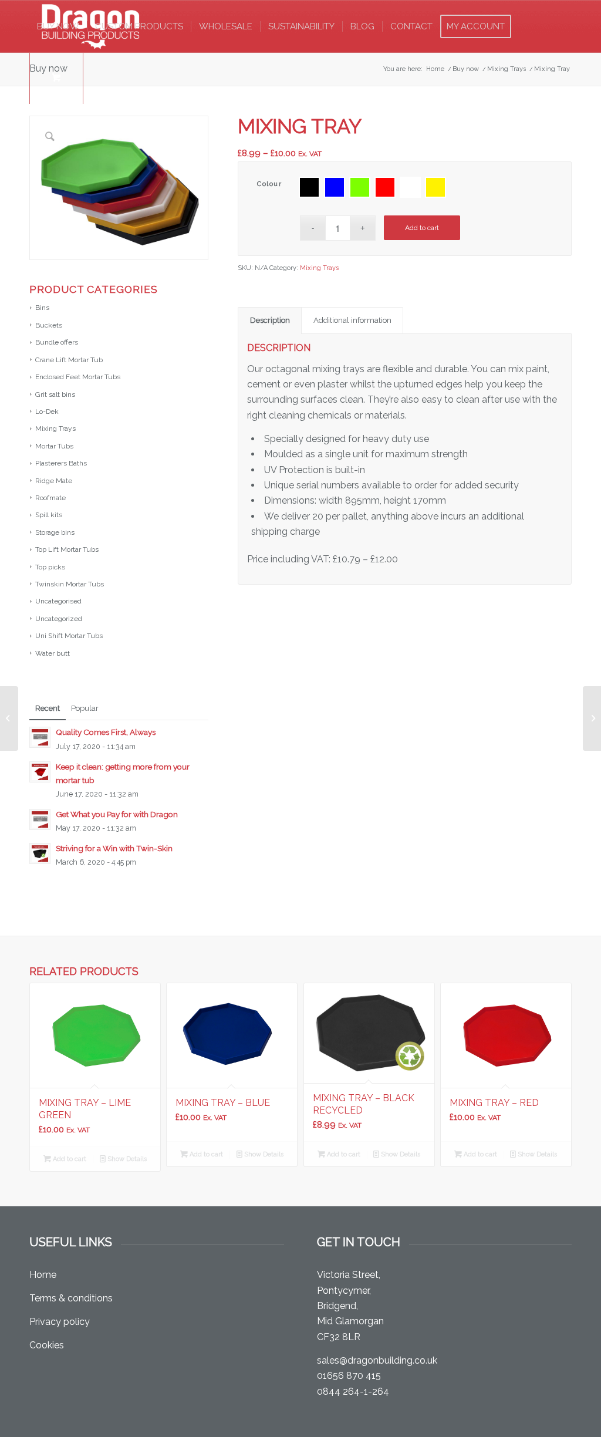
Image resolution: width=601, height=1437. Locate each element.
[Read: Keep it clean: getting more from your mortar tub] (39, 771)
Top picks (50, 567)
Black (309, 187)
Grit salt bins (55, 394)
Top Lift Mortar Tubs (67, 549)
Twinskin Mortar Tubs (69, 584)
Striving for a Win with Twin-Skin (114, 848)
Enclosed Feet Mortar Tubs (77, 377)
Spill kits (48, 515)
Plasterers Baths (61, 463)
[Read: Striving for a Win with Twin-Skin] (39, 853)
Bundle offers (56, 342)
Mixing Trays (55, 428)
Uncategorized (58, 619)
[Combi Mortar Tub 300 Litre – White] (592, 718)
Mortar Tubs (54, 446)
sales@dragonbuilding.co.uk (377, 1360)
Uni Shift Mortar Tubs (69, 636)
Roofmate (50, 498)
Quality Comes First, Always (106, 732)
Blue (334, 187)
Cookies (46, 1345)
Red (385, 187)
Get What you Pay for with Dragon (117, 814)
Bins (42, 307)
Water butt (52, 653)
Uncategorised (58, 601)
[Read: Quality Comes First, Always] (39, 737)
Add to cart (422, 228)
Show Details (126, 1159)
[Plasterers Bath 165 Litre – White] (9, 718)
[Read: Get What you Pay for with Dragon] (39, 819)
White (410, 187)
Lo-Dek (47, 411)
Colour (269, 184)
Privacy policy (59, 1321)
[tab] (270, 320)
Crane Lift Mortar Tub (69, 360)
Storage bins (55, 532)
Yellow (435, 187)
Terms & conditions (71, 1298)
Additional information (352, 320)
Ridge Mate (53, 481)
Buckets (48, 325)
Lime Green (359, 187)
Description (270, 320)
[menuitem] (58, 26)
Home (42, 1274)
